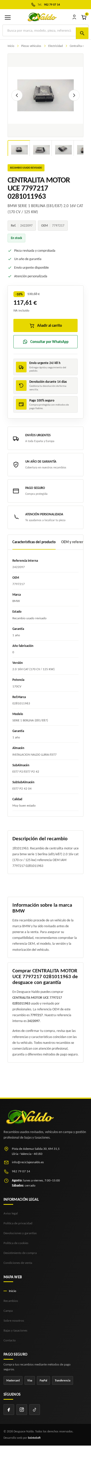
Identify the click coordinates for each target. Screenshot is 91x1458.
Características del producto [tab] (34, 542)
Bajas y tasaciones (15, 1330)
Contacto (10, 1340)
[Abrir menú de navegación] (8, 17)
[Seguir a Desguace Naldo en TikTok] (34, 1409)
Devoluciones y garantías (20, 1233)
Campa (8, 1311)
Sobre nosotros (14, 1320)
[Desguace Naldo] (41, 17)
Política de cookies (16, 1243)
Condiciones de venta (18, 1263)
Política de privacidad (18, 1223)
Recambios (11, 1301)
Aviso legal (11, 1213)
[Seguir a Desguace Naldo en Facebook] (9, 1409)
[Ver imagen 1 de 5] (19, 149)
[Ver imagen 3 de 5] (63, 149)
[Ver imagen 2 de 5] (41, 149)
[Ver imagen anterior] (16, 95)
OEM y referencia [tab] (74, 542)
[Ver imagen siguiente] (74, 95)
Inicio (12, 1291)
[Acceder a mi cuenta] (74, 17)
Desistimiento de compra (20, 1253)
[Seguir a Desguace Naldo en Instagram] (21, 1409)
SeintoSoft (34, 1437)
